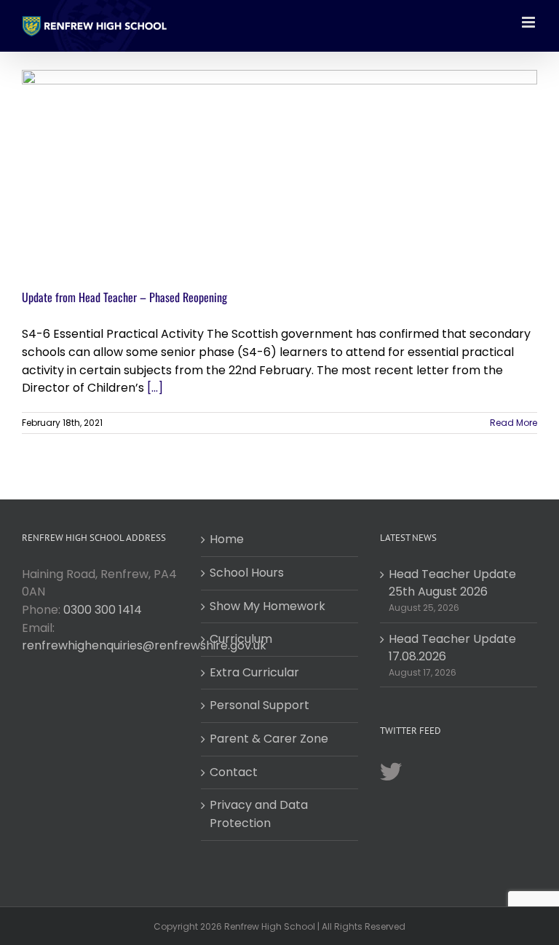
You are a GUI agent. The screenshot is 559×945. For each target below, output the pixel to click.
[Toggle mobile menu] (529, 22)
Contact (234, 772)
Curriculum (241, 638)
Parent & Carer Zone (269, 738)
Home (227, 539)
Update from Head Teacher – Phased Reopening (124, 297)
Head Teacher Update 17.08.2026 (452, 647)
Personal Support (259, 705)
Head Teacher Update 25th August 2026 (452, 583)
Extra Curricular (254, 672)
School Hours (247, 572)
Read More (513, 422)
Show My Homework (267, 606)
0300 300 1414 (102, 609)
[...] (155, 387)
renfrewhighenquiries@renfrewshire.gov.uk (144, 645)
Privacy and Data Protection (259, 813)
